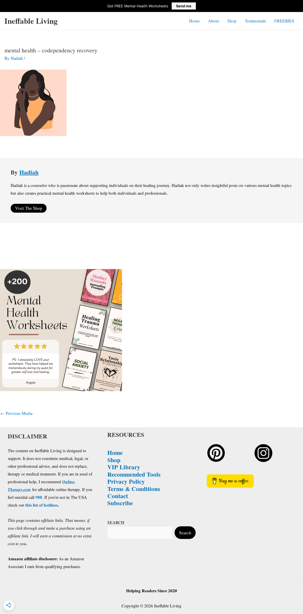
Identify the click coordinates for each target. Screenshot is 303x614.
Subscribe (120, 503)
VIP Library (123, 467)
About (213, 21)
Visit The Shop (28, 208)
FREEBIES (284, 21)
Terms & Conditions (133, 488)
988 (38, 497)
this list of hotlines (41, 505)
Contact (117, 495)
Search (185, 533)
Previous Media (16, 413)
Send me (183, 6)
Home (194, 21)
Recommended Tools (134, 474)
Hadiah (29, 172)
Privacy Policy (126, 481)
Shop (231, 21)
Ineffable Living (31, 20)
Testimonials (255, 21)
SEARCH (115, 522)
